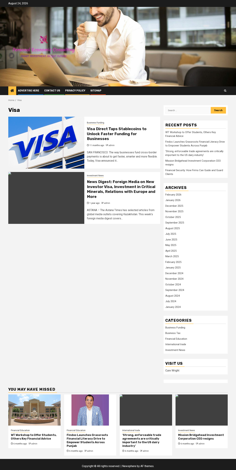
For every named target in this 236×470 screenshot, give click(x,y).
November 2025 (174, 211)
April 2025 (171, 250)
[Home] (12, 91)
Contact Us (52, 90)
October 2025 (173, 217)
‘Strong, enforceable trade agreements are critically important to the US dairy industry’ (141, 440)
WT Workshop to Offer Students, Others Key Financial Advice (33, 436)
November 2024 (174, 278)
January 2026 (173, 200)
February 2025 (173, 262)
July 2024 (170, 301)
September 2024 (174, 290)
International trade (175, 344)
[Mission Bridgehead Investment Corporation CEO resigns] (202, 410)
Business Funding (95, 123)
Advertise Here (28, 90)
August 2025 (172, 228)
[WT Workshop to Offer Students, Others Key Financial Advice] (34, 410)
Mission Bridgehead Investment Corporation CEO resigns (201, 436)
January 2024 (173, 307)
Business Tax (172, 333)
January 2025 (173, 267)
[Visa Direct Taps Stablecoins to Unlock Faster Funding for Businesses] (46, 143)
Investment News (95, 175)
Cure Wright (172, 370)
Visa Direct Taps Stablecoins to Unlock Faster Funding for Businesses (117, 134)
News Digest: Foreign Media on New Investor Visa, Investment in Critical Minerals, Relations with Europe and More (121, 189)
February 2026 (173, 194)
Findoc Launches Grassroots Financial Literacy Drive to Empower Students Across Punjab (87, 440)
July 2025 (170, 233)
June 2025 (171, 239)
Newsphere (129, 466)
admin (111, 145)
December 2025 (174, 205)
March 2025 (172, 256)
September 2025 (174, 222)
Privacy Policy (75, 90)
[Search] (225, 90)
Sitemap (95, 90)
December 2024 (174, 273)
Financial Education (176, 338)
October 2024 (173, 284)
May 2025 (170, 245)
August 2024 (172, 295)
